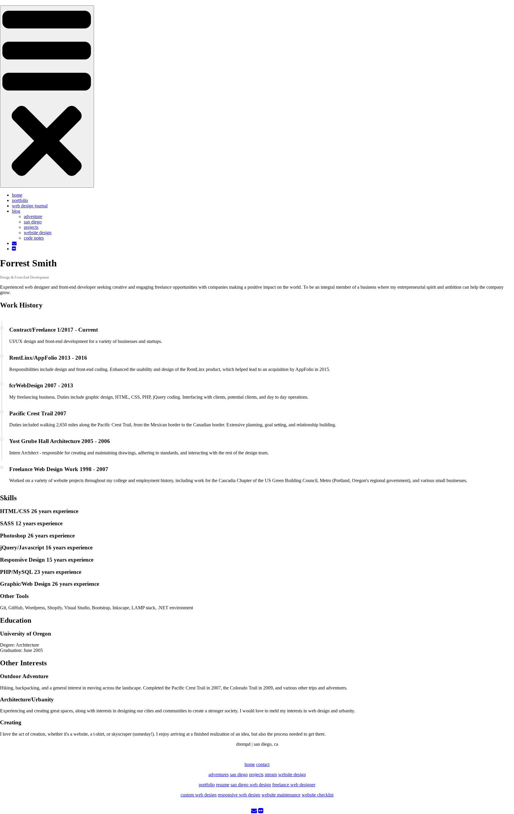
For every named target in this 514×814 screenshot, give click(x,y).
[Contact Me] (254, 811)
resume (222, 784)
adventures (219, 774)
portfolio (20, 200)
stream (271, 774)
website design (37, 232)
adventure (33, 216)
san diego (33, 221)
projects (31, 227)
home (17, 195)
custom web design (199, 794)
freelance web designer (293, 784)
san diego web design (251, 784)
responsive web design (239, 794)
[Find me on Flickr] (260, 811)
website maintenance (280, 794)
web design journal (30, 205)
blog (16, 211)
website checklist (317, 794)
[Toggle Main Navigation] (47, 96)
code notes (34, 237)
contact (262, 764)
